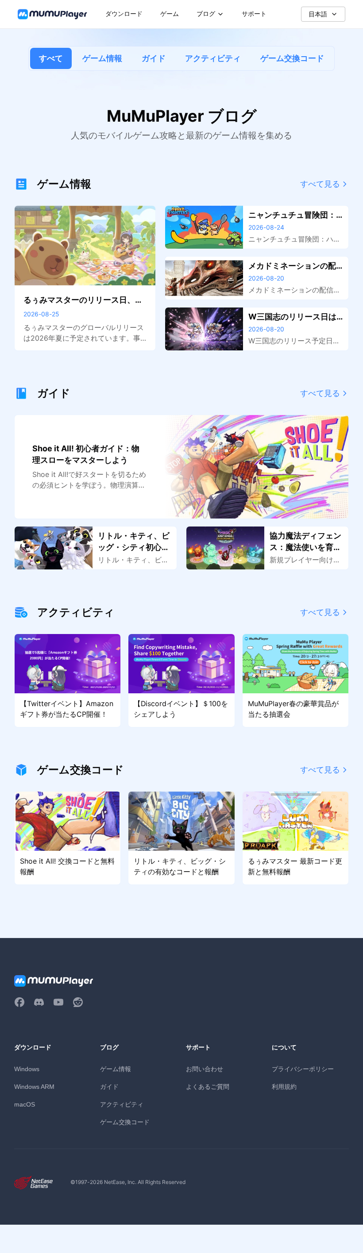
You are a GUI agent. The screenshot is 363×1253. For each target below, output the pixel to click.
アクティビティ (213, 58)
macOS (24, 1104)
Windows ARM (34, 1086)
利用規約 (284, 1086)
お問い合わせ (204, 1068)
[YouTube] (58, 1002)
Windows (26, 1068)
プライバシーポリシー (303, 1068)
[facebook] (19, 1002)
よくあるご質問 (207, 1086)
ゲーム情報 (102, 58)
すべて (51, 58)
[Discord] (39, 1002)
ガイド (154, 58)
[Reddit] (78, 1002)
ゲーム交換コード (292, 58)
